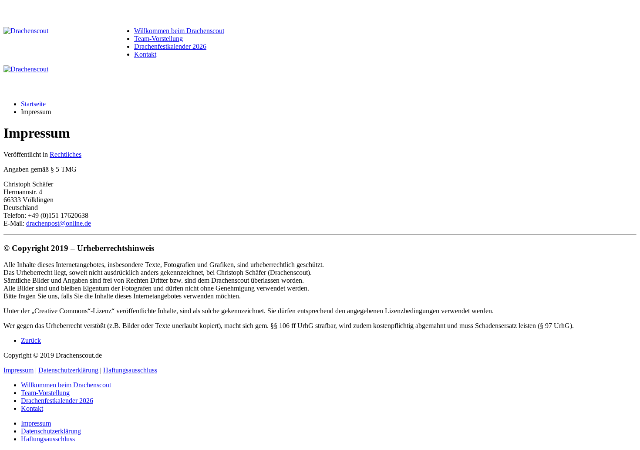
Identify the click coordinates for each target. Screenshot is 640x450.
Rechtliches (65, 154)
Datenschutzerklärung (68, 370)
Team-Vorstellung (158, 38)
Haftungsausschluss (130, 370)
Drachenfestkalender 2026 (170, 46)
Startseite (33, 104)
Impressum (18, 370)
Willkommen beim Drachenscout (179, 30)
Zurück (31, 340)
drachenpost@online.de (58, 223)
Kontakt (145, 54)
